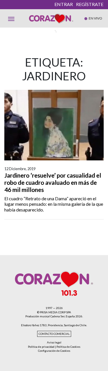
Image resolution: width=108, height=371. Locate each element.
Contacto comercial (54, 333)
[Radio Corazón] (51, 18)
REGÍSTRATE (89, 4)
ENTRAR (63, 4)
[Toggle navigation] (11, 18)
